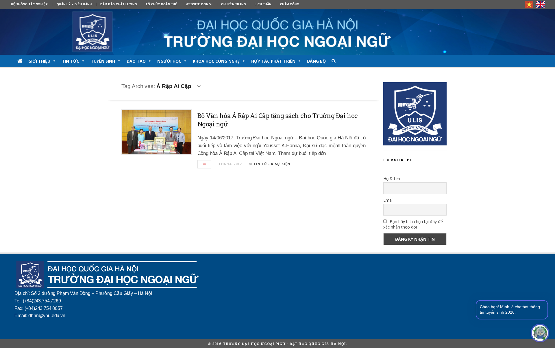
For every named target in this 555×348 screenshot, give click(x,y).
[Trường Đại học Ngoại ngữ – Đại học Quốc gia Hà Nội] (277, 32)
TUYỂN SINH (103, 61)
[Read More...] (205, 164)
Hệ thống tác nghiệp (29, 4)
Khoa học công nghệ (216, 61)
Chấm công (289, 4)
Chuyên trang (233, 4)
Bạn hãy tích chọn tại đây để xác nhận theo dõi (413, 224)
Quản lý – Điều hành (74, 4)
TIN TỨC (70, 61)
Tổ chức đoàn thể (161, 4)
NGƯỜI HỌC (169, 61)
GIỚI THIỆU (39, 61)
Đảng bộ (316, 61)
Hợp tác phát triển (273, 61)
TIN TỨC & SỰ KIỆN (272, 164)
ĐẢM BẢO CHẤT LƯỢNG (118, 4)
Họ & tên (391, 178)
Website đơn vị (199, 4)
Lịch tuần (263, 4)
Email (388, 200)
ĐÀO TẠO (136, 61)
